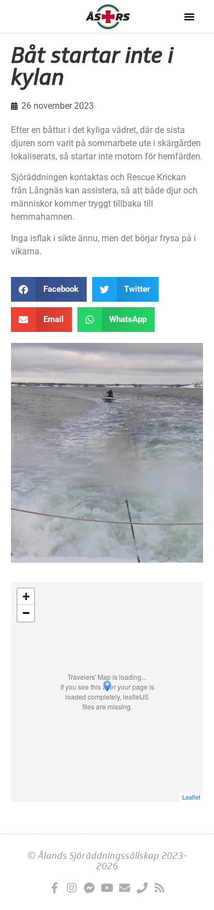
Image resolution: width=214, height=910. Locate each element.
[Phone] (142, 888)
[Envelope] (124, 888)
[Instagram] (71, 888)
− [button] (26, 613)
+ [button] (26, 596)
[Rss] (159, 888)
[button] (189, 16)
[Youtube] (107, 888)
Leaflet (191, 796)
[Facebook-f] (54, 888)
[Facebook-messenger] (89, 888)
